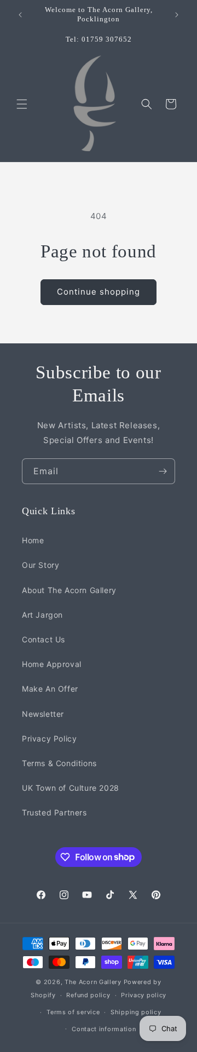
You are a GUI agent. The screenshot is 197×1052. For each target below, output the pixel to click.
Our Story (40, 565)
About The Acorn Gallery (69, 590)
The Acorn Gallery (93, 982)
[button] (22, 104)
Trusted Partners (54, 812)
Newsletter (43, 713)
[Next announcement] (177, 15)
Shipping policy (136, 1012)
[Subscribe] (162, 471)
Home (33, 540)
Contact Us (43, 639)
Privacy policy (143, 995)
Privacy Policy (49, 738)
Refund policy (88, 995)
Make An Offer (50, 688)
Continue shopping (98, 291)
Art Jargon (42, 614)
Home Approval (52, 664)
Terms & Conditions (59, 763)
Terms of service (73, 1012)
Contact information (104, 1029)
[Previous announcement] (20, 15)
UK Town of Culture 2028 (70, 787)
